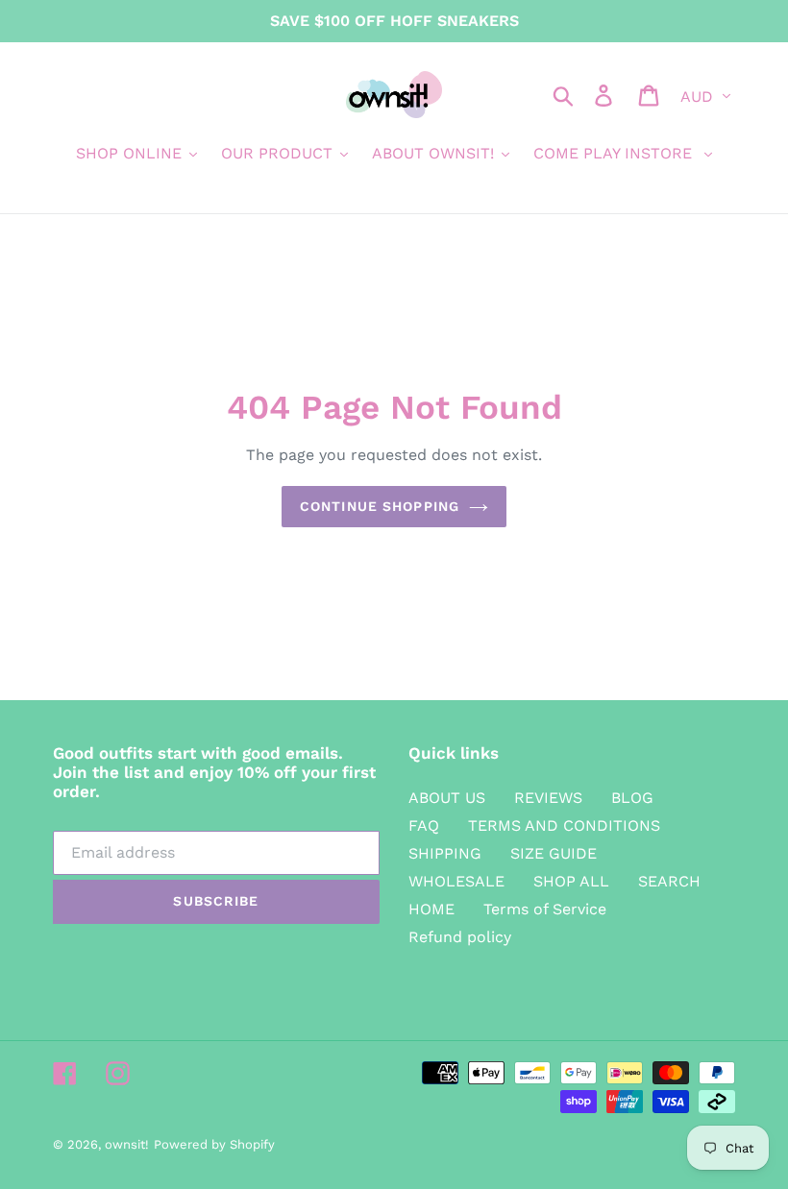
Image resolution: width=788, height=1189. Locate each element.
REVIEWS (548, 798)
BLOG (632, 798)
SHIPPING (444, 853)
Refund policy (459, 937)
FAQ (423, 825)
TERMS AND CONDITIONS (564, 825)
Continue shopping (379, 506)
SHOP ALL (571, 881)
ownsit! (127, 1144)
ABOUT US (446, 798)
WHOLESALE (456, 881)
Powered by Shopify (214, 1144)
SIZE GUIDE (553, 853)
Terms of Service (544, 909)
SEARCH (669, 881)
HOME (431, 909)
